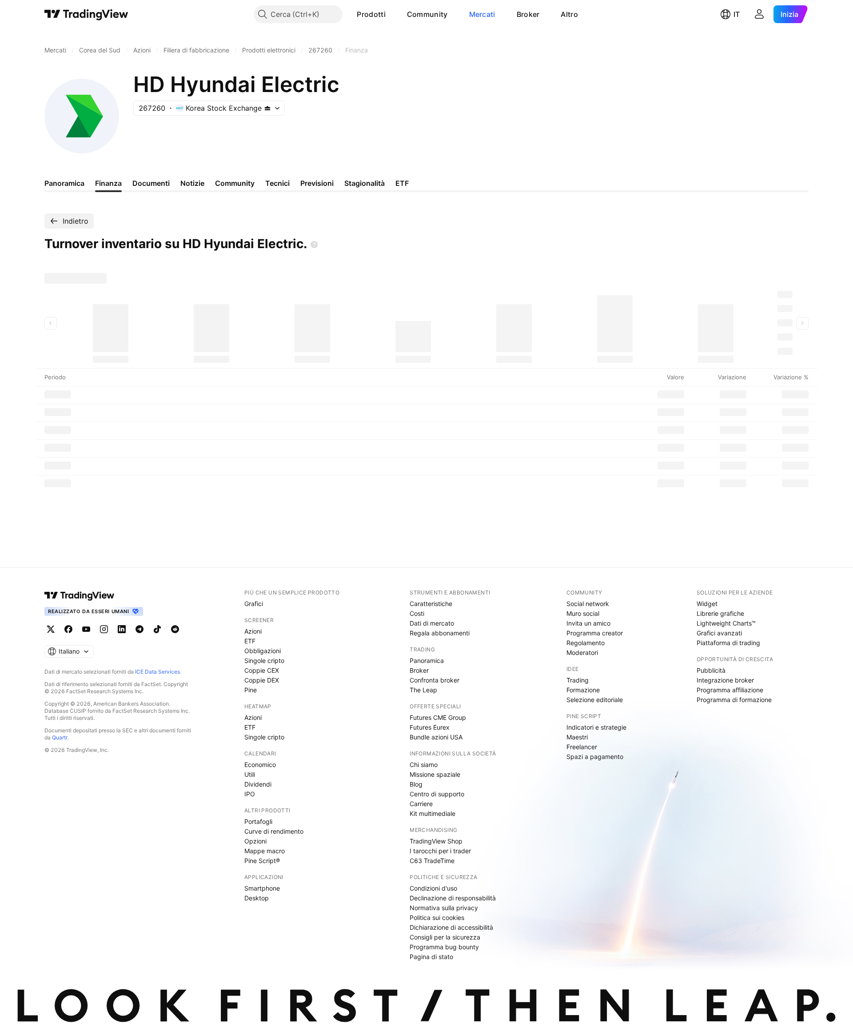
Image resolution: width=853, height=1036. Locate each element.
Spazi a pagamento (594, 756)
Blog (416, 784)
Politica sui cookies (437, 917)
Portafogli (258, 821)
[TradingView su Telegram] (139, 629)
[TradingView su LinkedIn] (122, 629)
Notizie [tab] (192, 183)
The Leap (423, 690)
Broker (528, 14)
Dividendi (257, 784)
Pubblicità (711, 670)
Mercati (482, 14)
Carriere (421, 803)
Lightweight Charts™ (726, 623)
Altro (569, 14)
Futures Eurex (430, 727)
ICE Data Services (157, 671)
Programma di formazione (734, 699)
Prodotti (371, 14)
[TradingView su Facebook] (68, 629)
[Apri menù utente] (759, 14)
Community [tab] (235, 183)
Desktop (256, 898)
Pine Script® (262, 860)
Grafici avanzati (719, 633)
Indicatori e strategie (596, 727)
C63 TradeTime (432, 860)
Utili (249, 774)
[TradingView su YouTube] (86, 629)
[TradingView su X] (50, 629)
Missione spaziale (435, 774)
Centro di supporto (437, 794)
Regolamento (585, 642)
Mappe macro (264, 851)
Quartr (60, 737)
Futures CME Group (438, 717)
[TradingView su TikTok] (157, 629)
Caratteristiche (431, 603)
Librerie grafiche (720, 613)
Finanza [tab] (108, 183)
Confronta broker (434, 680)
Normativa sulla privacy (444, 908)
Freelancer (581, 747)
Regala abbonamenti (440, 633)
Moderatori (582, 652)
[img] (267, 108)
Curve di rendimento (273, 831)
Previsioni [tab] (317, 183)
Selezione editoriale (594, 699)
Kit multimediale (432, 813)
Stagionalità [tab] (364, 183)
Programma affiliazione (730, 690)
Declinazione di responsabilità (453, 898)
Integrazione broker (725, 680)
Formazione (583, 690)
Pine (250, 690)
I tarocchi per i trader (440, 851)
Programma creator (594, 633)
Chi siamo (424, 764)
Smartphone (262, 888)
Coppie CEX (261, 670)
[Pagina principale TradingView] (86, 14)
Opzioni (255, 841)
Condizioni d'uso (433, 888)
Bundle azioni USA (436, 737)
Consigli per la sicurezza (445, 937)
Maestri (577, 737)
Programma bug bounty (444, 947)
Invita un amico (588, 623)
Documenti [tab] (151, 183)
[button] (392, 14)
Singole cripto (264, 660)
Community (427, 14)
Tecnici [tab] (277, 183)
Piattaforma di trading (728, 642)
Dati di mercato (432, 623)
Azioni (253, 631)
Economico (260, 764)
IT (736, 14)
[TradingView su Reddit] (175, 629)
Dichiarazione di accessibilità (451, 927)
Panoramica (427, 660)
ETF (249, 641)
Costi (417, 613)
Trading (577, 680)
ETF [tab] (402, 183)
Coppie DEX (261, 680)
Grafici (253, 603)
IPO (249, 794)
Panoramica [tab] (64, 183)
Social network (587, 603)
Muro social (582, 613)
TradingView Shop (436, 841)
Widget (707, 603)
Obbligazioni (262, 651)
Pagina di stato (431, 956)
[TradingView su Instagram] (104, 629)
